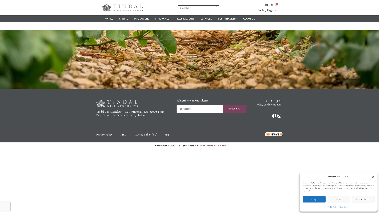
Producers (141, 18)
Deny (338, 199)
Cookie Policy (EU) (146, 134)
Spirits (123, 18)
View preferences (363, 199)
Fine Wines (162, 18)
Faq (167, 134)
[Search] (216, 8)
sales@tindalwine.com (269, 104)
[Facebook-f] (266, 5)
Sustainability (227, 18)
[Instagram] (271, 5)
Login (261, 10)
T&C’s (123, 134)
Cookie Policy (332, 207)
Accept (314, 199)
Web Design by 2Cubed (213, 145)
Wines (109, 18)
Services (206, 18)
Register (272, 10)
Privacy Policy (343, 207)
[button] (373, 176)
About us (249, 18)
